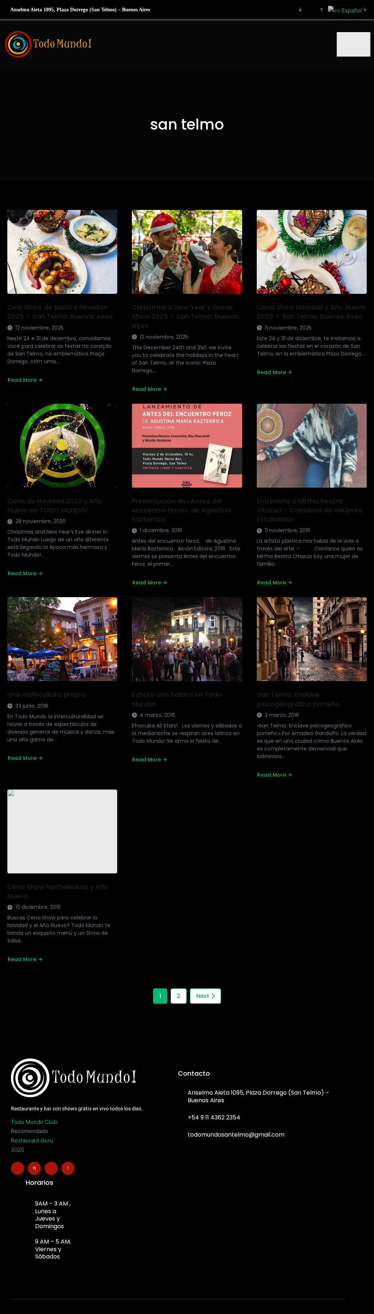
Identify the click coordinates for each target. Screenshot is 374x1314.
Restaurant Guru (32, 1140)
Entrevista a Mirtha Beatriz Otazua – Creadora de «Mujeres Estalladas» (309, 510)
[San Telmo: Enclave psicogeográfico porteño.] (312, 639)
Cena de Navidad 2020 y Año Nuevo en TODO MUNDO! (54, 505)
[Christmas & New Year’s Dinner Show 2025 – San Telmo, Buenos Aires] (187, 252)
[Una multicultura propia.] (62, 639)
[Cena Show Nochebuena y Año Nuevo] (62, 831)
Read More (22, 380)
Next (202, 996)
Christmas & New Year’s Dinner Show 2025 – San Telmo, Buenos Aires (185, 316)
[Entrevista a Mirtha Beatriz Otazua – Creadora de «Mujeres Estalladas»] (312, 446)
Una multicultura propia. (47, 694)
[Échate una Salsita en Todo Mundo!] (187, 639)
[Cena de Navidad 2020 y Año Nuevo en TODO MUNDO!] (62, 446)
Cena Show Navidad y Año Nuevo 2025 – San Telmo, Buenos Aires (311, 312)
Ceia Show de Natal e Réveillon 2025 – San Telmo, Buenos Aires (60, 312)
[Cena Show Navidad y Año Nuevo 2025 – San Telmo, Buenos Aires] (312, 252)
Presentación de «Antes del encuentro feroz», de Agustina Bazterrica (181, 510)
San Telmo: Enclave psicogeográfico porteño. (299, 699)
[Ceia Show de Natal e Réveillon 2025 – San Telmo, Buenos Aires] (62, 252)
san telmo (187, 124)
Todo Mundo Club (34, 1121)
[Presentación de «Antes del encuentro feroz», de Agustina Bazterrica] (187, 446)
